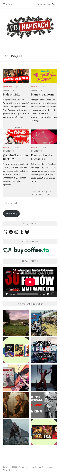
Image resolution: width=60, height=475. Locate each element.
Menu (9, 4)
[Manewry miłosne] (44, 75)
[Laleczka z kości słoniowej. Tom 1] (43, 323)
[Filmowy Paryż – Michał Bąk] (44, 136)
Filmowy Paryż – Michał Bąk (42, 157)
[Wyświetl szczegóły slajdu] (30, 134)
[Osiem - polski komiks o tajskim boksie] (16, 377)
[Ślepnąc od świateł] (16, 405)
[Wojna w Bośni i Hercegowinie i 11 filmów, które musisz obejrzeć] (43, 350)
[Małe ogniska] (16, 75)
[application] (30, 282)
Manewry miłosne (42, 94)
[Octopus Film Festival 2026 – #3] (16, 350)
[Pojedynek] (16, 323)
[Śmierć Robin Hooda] (16, 432)
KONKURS (7, 86)
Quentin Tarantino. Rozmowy (15, 157)
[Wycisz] (48, 294)
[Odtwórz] (7, 294)
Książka (35, 86)
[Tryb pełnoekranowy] (52, 294)
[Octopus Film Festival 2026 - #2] (43, 432)
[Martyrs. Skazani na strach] (43, 377)
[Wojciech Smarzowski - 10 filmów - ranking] (43, 405)
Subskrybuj (11, 213)
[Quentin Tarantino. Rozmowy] (16, 136)
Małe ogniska (11, 94)
